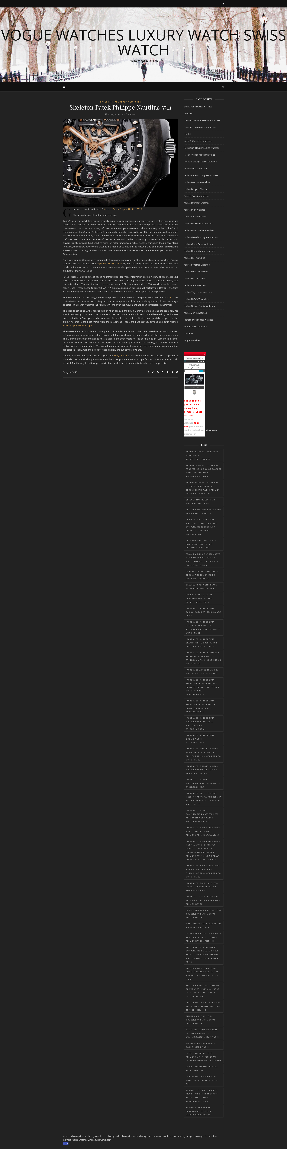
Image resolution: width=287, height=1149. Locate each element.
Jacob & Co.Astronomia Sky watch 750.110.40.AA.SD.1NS (202, 672)
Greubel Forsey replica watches (200, 127)
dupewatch (190, 433)
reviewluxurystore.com (204, 430)
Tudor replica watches (195, 326)
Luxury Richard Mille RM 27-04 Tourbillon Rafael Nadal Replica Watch (203, 914)
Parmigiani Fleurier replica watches (201, 147)
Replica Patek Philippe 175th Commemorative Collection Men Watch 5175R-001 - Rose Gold (202, 973)
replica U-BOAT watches (196, 299)
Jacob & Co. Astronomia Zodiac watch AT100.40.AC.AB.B (200, 739)
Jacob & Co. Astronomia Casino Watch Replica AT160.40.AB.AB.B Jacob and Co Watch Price (203, 627)
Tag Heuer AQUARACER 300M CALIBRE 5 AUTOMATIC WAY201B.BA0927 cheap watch (202, 1033)
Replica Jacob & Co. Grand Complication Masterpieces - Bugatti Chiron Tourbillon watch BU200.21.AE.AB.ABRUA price (203, 954)
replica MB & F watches (196, 271)
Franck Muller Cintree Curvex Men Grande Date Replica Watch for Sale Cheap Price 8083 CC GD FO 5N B (203, 559)
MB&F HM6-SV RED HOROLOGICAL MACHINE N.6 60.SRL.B (203, 926)
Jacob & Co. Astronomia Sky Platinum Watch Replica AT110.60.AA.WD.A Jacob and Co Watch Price (203, 658)
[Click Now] (194, 376)
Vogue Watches (192, 340)
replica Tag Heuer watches (198, 292)
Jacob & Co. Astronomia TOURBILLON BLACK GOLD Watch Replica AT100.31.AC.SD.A (200, 723)
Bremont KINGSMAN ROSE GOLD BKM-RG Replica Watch (203, 512)
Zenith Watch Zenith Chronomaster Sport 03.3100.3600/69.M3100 (198, 1111)
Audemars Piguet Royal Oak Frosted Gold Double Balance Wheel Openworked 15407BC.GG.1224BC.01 (203, 470)
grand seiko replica (122, 1136)
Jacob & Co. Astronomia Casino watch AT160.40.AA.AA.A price (203, 612)
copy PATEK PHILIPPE (110, 263)
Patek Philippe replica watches (120, 102)
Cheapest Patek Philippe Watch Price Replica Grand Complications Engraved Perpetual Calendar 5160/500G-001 (201, 526)
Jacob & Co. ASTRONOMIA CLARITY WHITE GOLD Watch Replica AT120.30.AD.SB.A (201, 642)
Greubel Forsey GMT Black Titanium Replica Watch (201, 587)
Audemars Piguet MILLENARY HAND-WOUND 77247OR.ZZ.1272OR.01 (202, 455)
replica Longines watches (197, 264)
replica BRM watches (194, 209)
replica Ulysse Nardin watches (199, 305)
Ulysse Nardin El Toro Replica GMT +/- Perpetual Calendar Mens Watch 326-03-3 (203, 1057)
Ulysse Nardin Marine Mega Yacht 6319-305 (202, 1069)
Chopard (188, 113)
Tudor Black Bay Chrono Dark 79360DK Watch (200, 1045)
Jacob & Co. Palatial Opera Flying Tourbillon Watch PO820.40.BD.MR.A (202, 887)
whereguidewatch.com (99, 1139)
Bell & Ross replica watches (198, 106)
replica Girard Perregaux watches (201, 237)
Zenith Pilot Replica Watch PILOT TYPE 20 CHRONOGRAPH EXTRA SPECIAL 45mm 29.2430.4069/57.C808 (202, 1095)
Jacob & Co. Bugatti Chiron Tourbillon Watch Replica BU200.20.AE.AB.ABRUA (202, 770)
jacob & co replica (102, 1136)
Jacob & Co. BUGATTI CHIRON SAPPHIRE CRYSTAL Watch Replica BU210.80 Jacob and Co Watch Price (203, 754)
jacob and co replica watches (77, 1136)
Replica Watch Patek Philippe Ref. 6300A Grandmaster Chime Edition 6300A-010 (203, 1006)
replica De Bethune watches (198, 223)
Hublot (187, 134)
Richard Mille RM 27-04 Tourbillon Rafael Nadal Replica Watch (201, 1020)
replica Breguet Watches (196, 189)
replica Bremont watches (197, 202)
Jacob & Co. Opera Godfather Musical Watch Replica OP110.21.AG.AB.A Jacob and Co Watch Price (203, 871)
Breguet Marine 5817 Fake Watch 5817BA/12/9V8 (201, 502)
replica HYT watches (194, 257)
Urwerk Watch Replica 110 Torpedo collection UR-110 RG (202, 1080)
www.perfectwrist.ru (206, 1136)
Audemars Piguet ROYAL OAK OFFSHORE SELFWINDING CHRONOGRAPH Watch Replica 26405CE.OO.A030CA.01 (202, 488)
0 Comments (129, 114)
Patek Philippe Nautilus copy (77, 325)
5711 (169, 297)
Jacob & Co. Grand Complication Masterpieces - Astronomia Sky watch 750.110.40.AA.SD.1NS (203, 815)
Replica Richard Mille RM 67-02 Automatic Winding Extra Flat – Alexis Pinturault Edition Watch (202, 990)
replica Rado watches (195, 285)
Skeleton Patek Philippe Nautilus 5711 (122, 209)
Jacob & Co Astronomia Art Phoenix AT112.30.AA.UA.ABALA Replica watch (203, 900)
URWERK (188, 333)
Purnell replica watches (195, 168)
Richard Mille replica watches (198, 319)
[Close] (204, 354)
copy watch (120, 355)
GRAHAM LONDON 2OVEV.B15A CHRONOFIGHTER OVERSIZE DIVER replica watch (202, 575)
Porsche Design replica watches (200, 161)
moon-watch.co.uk (166, 1136)
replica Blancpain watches (197, 182)
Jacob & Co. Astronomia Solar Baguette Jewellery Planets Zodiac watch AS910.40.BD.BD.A (201, 706)
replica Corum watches (195, 216)
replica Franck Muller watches (199, 230)
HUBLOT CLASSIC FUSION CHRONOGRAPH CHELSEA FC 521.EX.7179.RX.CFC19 (200, 598)
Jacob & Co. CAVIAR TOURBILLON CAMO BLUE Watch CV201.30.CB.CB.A (203, 783)
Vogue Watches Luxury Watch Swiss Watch (143, 42)
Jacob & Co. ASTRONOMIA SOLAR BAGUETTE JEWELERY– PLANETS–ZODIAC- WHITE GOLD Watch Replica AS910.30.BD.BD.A (203, 687)
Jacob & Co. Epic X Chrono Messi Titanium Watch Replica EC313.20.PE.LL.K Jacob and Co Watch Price (203, 798)
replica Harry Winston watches (199, 250)
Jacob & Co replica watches (198, 140)
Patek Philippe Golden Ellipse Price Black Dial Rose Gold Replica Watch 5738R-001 (203, 937)
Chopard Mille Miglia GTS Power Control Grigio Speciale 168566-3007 (201, 544)
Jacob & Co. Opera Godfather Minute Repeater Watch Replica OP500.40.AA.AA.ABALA (203, 831)
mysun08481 (72, 372)
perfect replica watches (75, 1139)
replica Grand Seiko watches (198, 244)
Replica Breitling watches (197, 195)
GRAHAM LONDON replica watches (202, 120)
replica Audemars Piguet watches (201, 175)
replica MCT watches (194, 278)
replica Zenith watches (195, 312)
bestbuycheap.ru (185, 1136)
